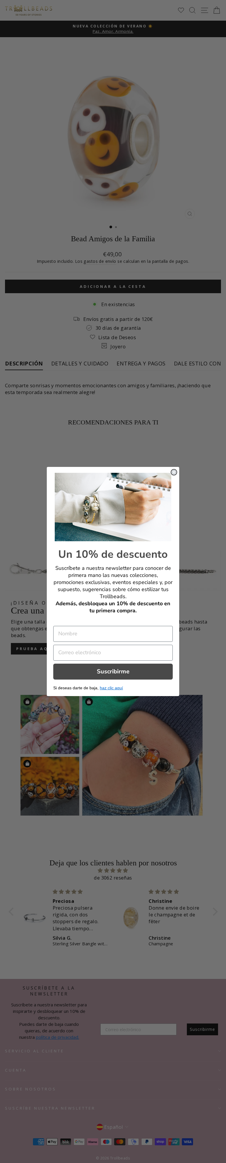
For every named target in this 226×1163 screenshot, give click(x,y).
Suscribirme (113, 671)
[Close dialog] (174, 472)
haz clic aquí (111, 687)
